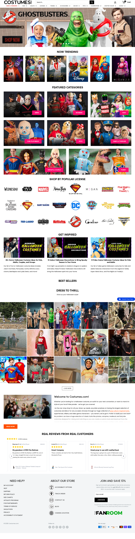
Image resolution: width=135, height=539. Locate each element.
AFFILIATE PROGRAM (11, 506)
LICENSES (42, 6)
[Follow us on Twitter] (53, 533)
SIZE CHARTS (8, 503)
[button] (13, 321)
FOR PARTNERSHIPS (10, 509)
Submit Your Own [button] (127, 305)
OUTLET (121, 6)
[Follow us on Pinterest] (60, 533)
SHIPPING (7, 497)
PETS (84, 6)
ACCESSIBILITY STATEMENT (13, 521)
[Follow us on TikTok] (67, 533)
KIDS (23, 6)
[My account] (115, 2)
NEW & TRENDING (11, 6)
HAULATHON (8, 515)
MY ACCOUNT (9, 491)
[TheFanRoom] (108, 519)
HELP (5, 494)
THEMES (52, 6)
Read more (10, 432)
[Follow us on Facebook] (49, 533)
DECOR (75, 6)
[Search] (92, 2)
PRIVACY (7, 518)
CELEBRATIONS (95, 6)
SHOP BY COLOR (109, 6)
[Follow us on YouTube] (63, 533)
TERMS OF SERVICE (10, 512)
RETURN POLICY (9, 500)
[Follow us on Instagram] (56, 533)
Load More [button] (67, 394)
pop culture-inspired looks (119, 417)
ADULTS (32, 6)
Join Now (101, 506)
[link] (54, 473)
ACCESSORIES (64, 6)
